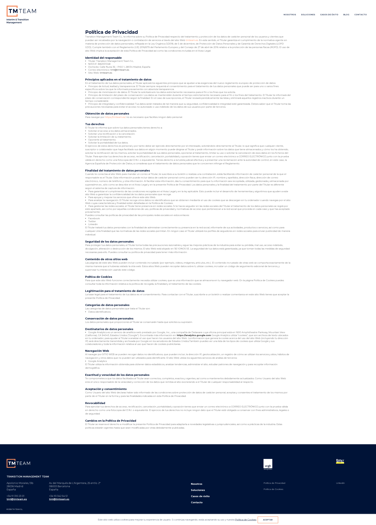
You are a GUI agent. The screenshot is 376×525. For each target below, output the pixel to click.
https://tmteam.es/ (115, 117)
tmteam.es (192, 40)
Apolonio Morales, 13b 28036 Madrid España (20, 486)
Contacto (197, 502)
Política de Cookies (273, 489)
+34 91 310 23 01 (15, 496)
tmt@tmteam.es (119, 69)
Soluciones (198, 490)
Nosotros (196, 484)
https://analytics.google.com (194, 335)
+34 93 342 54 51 (58, 496)
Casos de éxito (200, 496)
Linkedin (340, 483)
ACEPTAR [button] (268, 520)
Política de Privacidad (274, 483)
